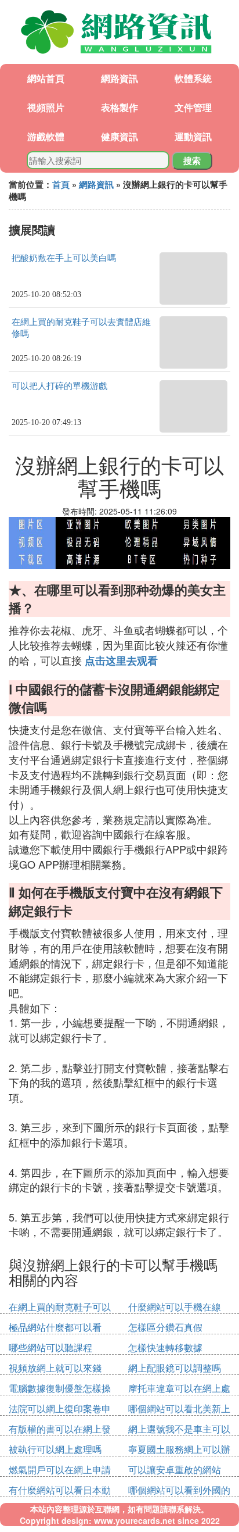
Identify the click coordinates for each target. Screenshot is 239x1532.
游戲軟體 (45, 136)
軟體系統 (193, 78)
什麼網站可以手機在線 (174, 1306)
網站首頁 (45, 78)
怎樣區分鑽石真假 (165, 1327)
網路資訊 (119, 78)
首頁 (61, 184)
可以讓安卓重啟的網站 (174, 1469)
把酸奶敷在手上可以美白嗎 (64, 258)
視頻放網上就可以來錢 (55, 1367)
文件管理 (193, 107)
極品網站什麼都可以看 (55, 1327)
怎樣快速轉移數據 (165, 1347)
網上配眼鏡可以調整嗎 (174, 1367)
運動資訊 (193, 136)
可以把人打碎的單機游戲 (59, 386)
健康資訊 (119, 136)
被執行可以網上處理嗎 (55, 1449)
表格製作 (119, 107)
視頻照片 (45, 107)
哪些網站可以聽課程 (50, 1347)
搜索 (192, 160)
